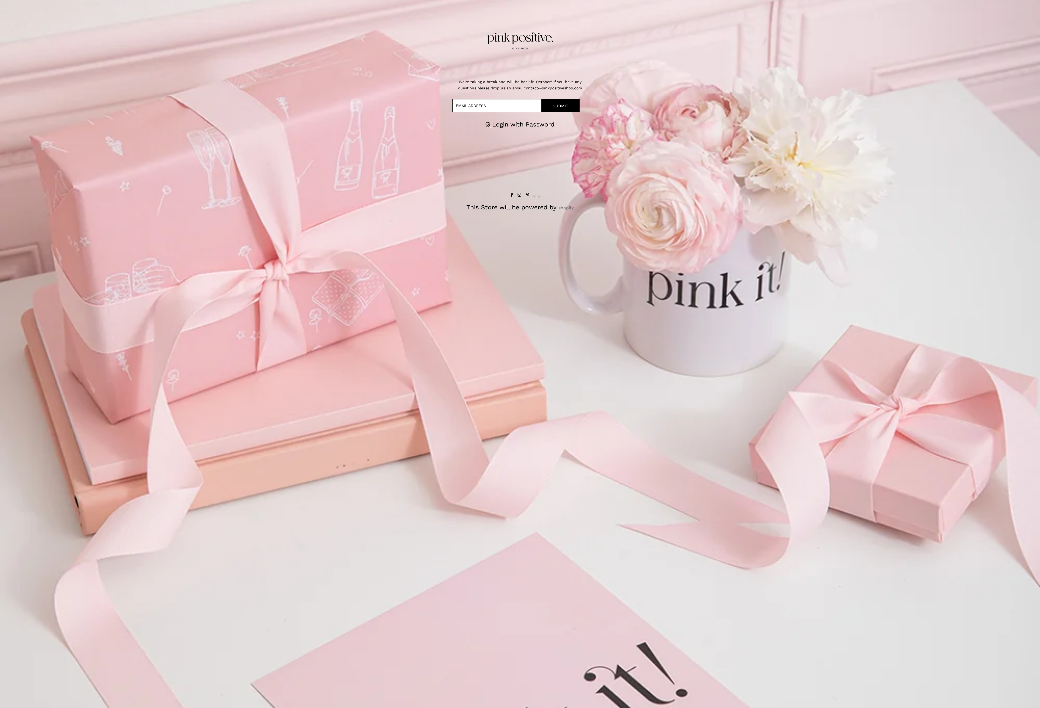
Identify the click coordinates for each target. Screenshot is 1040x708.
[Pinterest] (527, 195)
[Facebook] (512, 195)
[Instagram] (519, 195)
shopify (566, 207)
